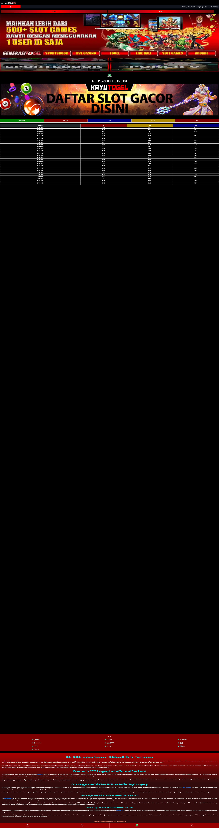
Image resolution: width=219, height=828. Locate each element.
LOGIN (161, 11)
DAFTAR (54, 11)
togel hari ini (119, 810)
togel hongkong (187, 787)
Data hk (4, 761)
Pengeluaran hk (8, 798)
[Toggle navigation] (2, 3)
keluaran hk (40, 774)
